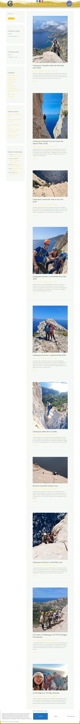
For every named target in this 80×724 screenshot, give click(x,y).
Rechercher (10, 13)
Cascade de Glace (12, 79)
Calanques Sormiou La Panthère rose (47, 562)
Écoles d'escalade (12, 81)
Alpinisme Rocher (11, 77)
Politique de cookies (5, 721)
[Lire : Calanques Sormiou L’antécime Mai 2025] (50, 329)
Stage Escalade (11, 94)
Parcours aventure (12, 86)
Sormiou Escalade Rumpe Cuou (45, 486)
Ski (8, 92)
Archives (10, 33)
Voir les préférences (71, 716)
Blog (29, 4)
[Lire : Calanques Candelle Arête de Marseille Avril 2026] (50, 39)
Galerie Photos (35, 4)
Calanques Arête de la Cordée (45, 431)
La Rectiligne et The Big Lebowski (46, 693)
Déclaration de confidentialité (14, 721)
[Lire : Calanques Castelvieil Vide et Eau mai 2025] (50, 183)
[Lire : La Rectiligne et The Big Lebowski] (50, 677)
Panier (55, 4)
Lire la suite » (35, 81)
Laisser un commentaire (38, 71)
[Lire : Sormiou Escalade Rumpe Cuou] (50, 470)
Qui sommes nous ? (43, 4)
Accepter (40, 716)
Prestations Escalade (12, 88)
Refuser (55, 716)
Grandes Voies (11, 84)
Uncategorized (11, 96)
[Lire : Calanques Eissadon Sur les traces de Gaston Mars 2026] (50, 115)
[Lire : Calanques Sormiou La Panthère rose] (50, 536)
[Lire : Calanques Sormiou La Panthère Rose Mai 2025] (50, 250)
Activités (25, 4)
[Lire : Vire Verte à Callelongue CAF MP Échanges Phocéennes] (50, 609)
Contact (50, 4)
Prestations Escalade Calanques (15, 90)
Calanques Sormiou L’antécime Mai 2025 (49, 355)
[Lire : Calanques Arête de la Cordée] (50, 405)
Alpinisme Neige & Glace (13, 75)
